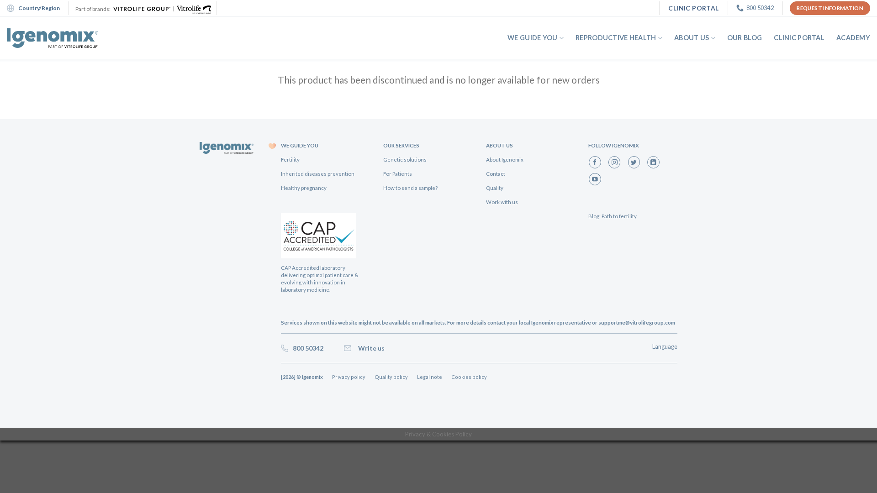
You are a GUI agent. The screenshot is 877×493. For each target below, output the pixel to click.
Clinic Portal (799, 38)
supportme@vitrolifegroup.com (636, 322)
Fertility (290, 160)
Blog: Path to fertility (612, 216)
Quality (494, 188)
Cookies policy (469, 377)
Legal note (429, 377)
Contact (495, 174)
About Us (691, 38)
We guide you (532, 38)
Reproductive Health (616, 38)
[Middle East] (52, 38)
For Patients (397, 174)
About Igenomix (504, 160)
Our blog (744, 38)
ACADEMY (853, 38)
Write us (370, 348)
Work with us (502, 202)
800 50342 (306, 348)
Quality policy (391, 377)
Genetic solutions (405, 160)
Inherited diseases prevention (317, 174)
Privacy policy (348, 377)
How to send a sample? (410, 188)
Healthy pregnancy (304, 188)
